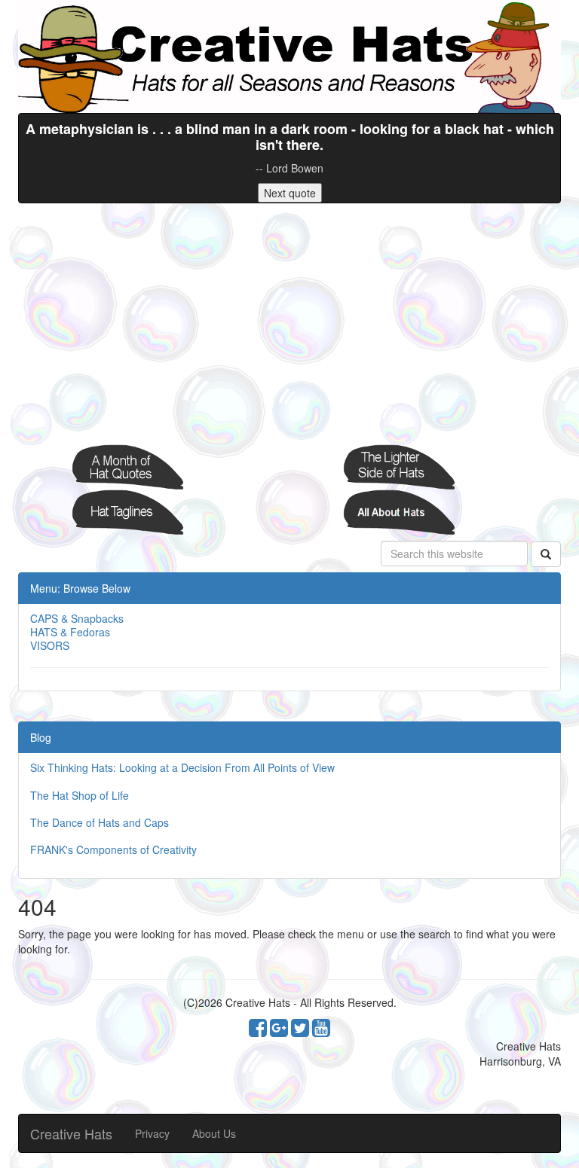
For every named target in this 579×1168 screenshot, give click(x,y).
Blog (40, 737)
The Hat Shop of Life (79, 795)
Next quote (290, 192)
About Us (214, 1133)
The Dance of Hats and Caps (99, 822)
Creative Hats (71, 1133)
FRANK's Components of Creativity (113, 849)
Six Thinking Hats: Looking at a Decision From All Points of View (182, 767)
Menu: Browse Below (80, 588)
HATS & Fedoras (70, 631)
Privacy (152, 1133)
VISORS (49, 645)
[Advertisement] (289, 323)
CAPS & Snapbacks (77, 618)
